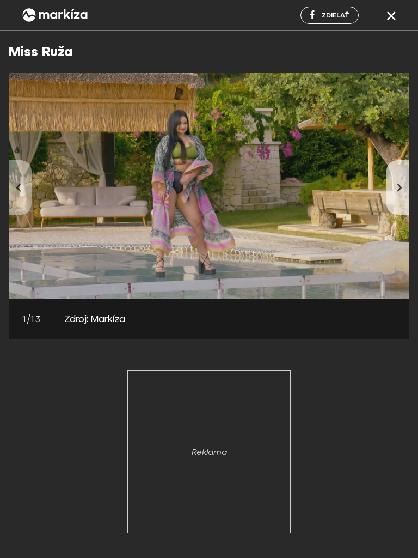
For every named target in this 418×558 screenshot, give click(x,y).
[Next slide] (397, 187)
